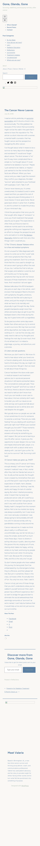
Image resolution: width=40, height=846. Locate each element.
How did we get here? (14, 42)
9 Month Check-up (10, 692)
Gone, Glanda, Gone (15, 4)
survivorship (11, 53)
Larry (8, 45)
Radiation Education (13, 47)
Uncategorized (12, 57)
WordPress (25, 786)
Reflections (11, 50)
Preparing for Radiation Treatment (18, 688)
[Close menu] (5, 20)
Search (5, 73)
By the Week (11, 40)
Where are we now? (13, 60)
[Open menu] (5, 16)
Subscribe (29, 670)
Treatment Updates (13, 55)
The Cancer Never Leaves (18, 110)
